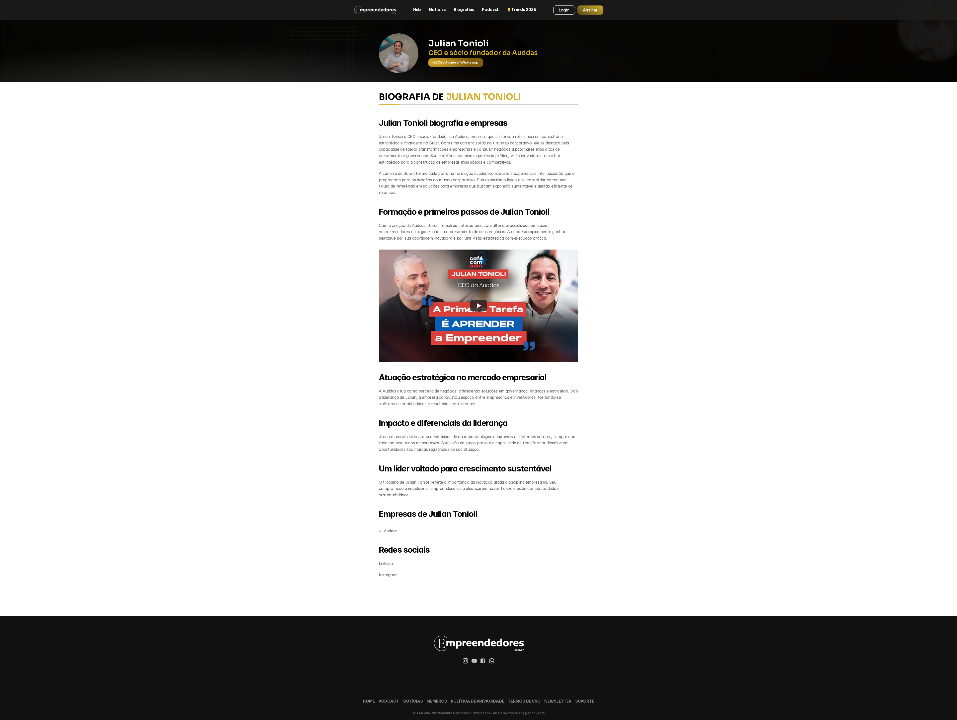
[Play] (478, 306)
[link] (375, 9)
